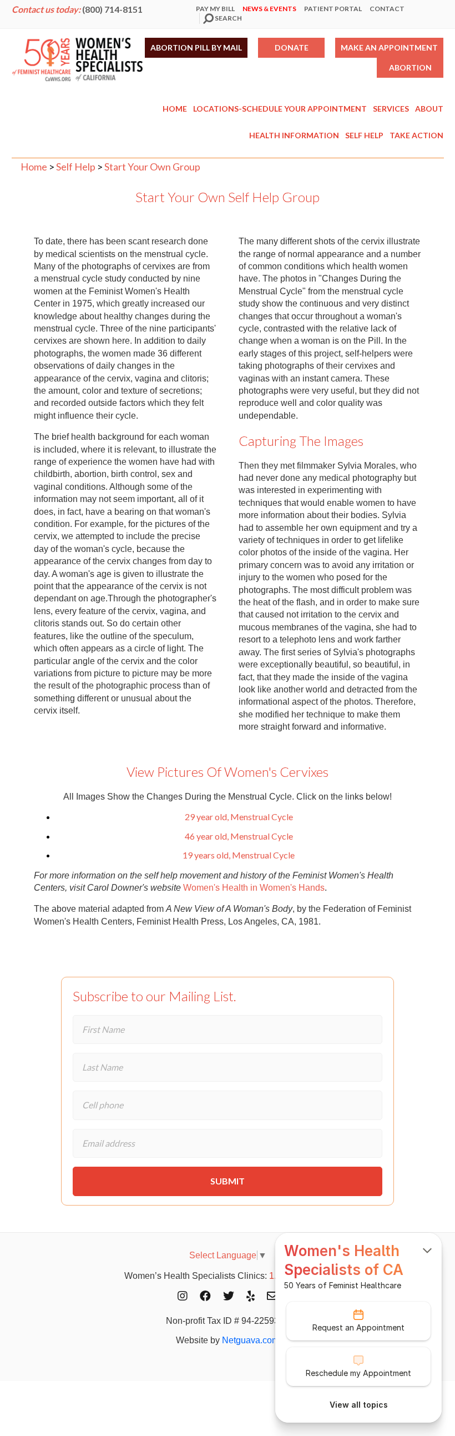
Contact (387, 8)
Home (175, 108)
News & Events (269, 8)
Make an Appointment (389, 47)
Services (391, 108)
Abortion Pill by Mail (196, 47)
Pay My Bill (215, 8)
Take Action (416, 135)
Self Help (364, 135)
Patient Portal (333, 8)
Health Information (294, 135)
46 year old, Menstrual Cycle (239, 836)
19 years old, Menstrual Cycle (239, 855)
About (429, 108)
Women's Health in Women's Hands (254, 887)
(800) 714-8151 (112, 9)
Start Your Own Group (152, 166)
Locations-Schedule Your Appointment (280, 108)
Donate (292, 47)
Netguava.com (250, 1340)
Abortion (410, 67)
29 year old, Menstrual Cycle (239, 816)
